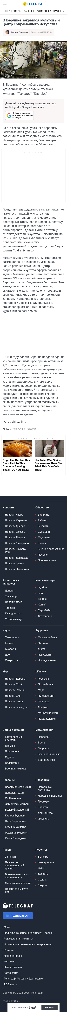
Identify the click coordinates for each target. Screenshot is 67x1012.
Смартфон (11, 660)
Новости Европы (15, 678)
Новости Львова (15, 537)
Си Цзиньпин (13, 798)
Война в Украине (13, 730)
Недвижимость (14, 602)
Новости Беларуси (16, 707)
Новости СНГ (13, 695)
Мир (5, 671)
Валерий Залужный (17, 809)
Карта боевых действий (13, 738)
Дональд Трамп (14, 792)
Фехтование (45, 616)
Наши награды (13, 955)
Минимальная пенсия (18, 883)
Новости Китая (14, 701)
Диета (41, 649)
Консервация (46, 862)
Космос (9, 643)
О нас (7, 927)
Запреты (43, 807)
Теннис (42, 599)
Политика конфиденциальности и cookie (28, 933)
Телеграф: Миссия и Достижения (24, 978)
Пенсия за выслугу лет (16, 890)
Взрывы (10, 745)
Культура (43, 701)
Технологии (12, 637)
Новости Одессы (15, 531)
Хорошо (49, 1007)
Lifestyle (40, 671)
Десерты (43, 873)
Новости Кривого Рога (15, 550)
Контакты (9, 961)
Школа (42, 543)
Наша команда (13, 967)
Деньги (9, 590)
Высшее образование (51, 549)
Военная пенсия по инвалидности (16, 876)
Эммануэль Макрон (17, 804)
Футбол (42, 587)
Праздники (42, 780)
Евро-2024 (44, 610)
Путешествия (46, 695)
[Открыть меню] (5, 4)
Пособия (43, 554)
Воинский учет (46, 759)
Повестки (43, 737)
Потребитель (46, 684)
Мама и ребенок (47, 637)
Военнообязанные (49, 754)
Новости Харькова (16, 520)
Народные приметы (50, 795)
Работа (42, 520)
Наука (6, 630)
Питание (43, 643)
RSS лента (10, 984)
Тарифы (10, 607)
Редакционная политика (18, 938)
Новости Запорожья (17, 543)
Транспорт (11, 596)
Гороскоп (43, 678)
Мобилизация (44, 730)
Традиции (44, 801)
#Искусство (17, 428)
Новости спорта (45, 580)
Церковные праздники (45, 788)
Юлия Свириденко (16, 838)
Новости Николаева (17, 569)
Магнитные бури (48, 713)
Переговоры (12, 751)
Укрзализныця (13, 619)
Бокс (41, 593)
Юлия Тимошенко (15, 827)
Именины (43, 818)
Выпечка (43, 856)
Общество (42, 507)
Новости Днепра (15, 526)
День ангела (45, 813)
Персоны (9, 780)
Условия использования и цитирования (28, 944)
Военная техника (15, 768)
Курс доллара (13, 613)
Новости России (15, 690)
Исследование (47, 660)
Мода (41, 690)
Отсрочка (43, 748)
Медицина (44, 537)
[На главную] (33, 4)
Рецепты (41, 849)
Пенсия (7, 849)
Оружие (9, 757)
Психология (45, 654)
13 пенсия (11, 856)
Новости (8, 507)
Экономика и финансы (11, 582)
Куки (32, 1007)
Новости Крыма (14, 563)
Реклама (9, 950)
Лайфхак (43, 707)
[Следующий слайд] (63, 11)
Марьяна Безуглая (16, 832)
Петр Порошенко (15, 821)
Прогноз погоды (47, 560)
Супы (41, 868)
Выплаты (43, 526)
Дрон (8, 654)
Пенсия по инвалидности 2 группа (14, 865)
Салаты (42, 879)
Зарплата (43, 514)
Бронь (41, 742)
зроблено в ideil (11, 1001)
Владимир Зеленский (18, 787)
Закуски (42, 885)
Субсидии (44, 531)
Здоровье (41, 630)
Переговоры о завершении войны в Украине (33, 11)
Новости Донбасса (16, 557)
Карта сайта (11, 973)
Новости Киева (14, 514)
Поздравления (47, 718)
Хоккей (42, 604)
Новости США (13, 684)
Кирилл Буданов (15, 815)
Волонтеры (12, 763)
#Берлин (32, 428)
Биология (11, 649)
